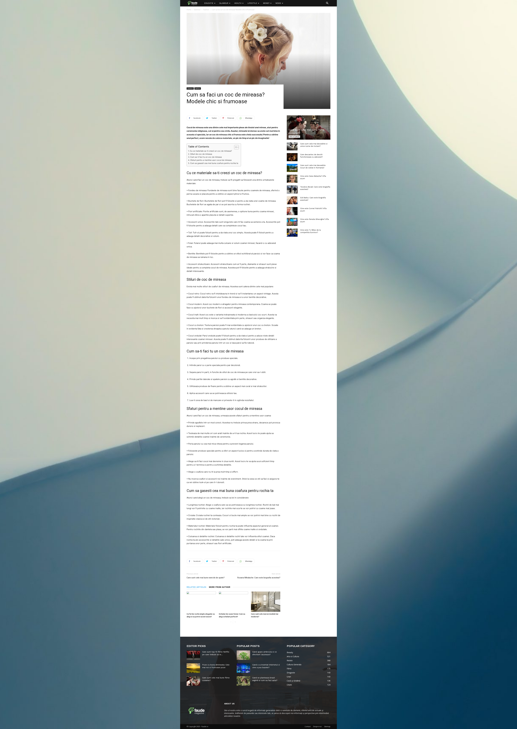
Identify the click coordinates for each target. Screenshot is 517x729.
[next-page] (235, 622)
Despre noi (317, 726)
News (278, 3)
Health (237, 3)
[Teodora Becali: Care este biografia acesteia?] (292, 189)
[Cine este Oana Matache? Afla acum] (292, 179)
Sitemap (327, 726)
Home (189, 9)
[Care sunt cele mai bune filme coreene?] (308, 127)
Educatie (208, 3)
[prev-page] (231, 622)
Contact (308, 726)
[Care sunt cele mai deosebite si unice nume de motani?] (292, 146)
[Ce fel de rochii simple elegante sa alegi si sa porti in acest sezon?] (201, 602)
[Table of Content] (236, 147)
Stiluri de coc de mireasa (201, 154)
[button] (327, 3)
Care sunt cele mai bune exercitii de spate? (206, 577)
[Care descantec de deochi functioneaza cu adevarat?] (292, 157)
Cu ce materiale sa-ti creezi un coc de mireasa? (211, 151)
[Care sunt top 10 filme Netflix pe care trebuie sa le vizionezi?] (193, 655)
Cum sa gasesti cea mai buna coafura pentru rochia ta (214, 163)
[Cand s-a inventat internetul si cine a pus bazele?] (243, 668)
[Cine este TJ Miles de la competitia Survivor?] (292, 233)
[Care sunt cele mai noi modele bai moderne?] (265, 602)
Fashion (206, 9)
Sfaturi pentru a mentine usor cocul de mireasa (211, 160)
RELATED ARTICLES (196, 587)
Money (266, 3)
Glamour (223, 3)
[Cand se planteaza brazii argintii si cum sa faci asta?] (243, 681)
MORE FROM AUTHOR (219, 587)
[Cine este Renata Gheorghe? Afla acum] (292, 222)
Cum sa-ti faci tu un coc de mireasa (206, 157)
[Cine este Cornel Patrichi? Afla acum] (292, 211)
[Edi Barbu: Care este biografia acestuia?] (292, 200)
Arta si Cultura (294, 136)
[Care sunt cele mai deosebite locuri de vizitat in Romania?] (292, 168)
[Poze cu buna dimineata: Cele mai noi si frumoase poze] (193, 668)
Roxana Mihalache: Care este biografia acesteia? (258, 577)
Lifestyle (252, 3)
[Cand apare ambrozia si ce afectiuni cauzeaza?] (243, 655)
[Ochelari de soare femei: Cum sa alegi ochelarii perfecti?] (233, 602)
